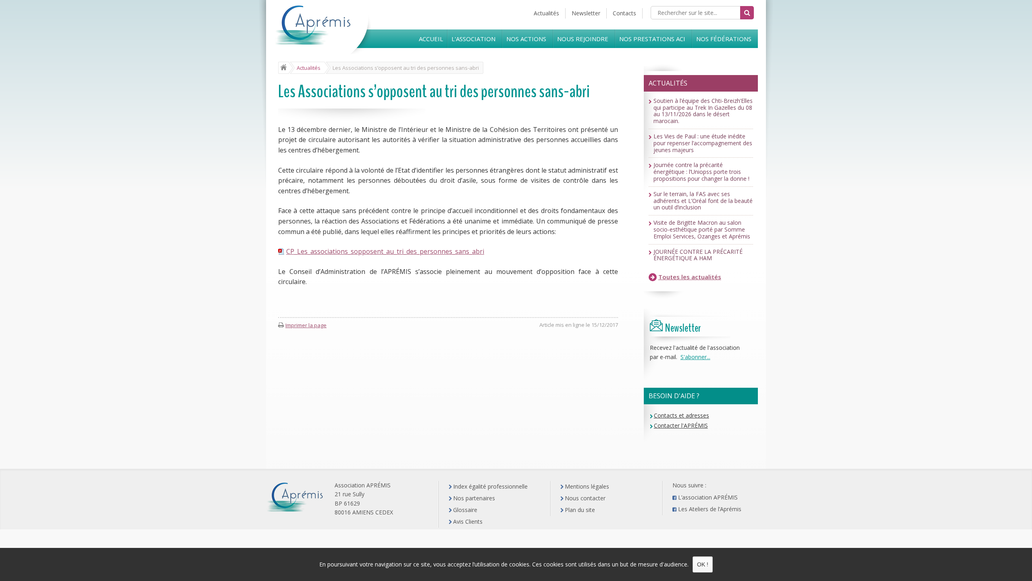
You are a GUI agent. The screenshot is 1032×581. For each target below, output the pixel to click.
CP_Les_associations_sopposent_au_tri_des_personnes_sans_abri (385, 251)
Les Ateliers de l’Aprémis (709, 509)
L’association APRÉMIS (708, 497)
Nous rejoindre (582, 39)
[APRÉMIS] (324, 36)
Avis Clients (468, 521)
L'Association (473, 39)
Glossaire (465, 510)
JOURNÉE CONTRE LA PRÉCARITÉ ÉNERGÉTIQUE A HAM (698, 255)
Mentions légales (587, 486)
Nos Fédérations (723, 39)
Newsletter (586, 13)
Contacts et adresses (681, 415)
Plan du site (580, 510)
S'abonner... (695, 357)
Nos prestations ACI (652, 39)
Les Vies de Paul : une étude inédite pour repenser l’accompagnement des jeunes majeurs (702, 143)
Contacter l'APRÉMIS (681, 425)
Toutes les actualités (689, 277)
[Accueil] (283, 68)
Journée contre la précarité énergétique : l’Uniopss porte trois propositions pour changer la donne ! (701, 172)
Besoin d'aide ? (674, 395)
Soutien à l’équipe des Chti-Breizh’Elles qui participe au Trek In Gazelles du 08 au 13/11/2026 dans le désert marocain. (703, 111)
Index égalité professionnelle (490, 486)
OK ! (702, 564)
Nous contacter (585, 498)
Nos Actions (526, 39)
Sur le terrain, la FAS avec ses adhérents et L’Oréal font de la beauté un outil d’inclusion (703, 201)
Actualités (546, 13)
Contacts (624, 13)
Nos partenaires (474, 498)
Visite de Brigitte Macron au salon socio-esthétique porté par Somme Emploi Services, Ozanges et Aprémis (701, 229)
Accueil (431, 39)
